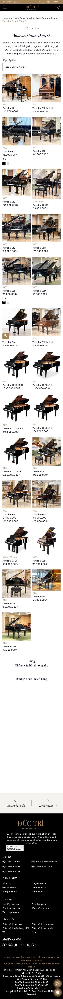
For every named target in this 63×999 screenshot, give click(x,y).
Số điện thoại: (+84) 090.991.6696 (31, 982)
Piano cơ (6, 883)
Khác (33, 932)
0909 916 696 (13, 866)
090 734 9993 (13, 861)
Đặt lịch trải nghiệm (10, 2)
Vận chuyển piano (11, 912)
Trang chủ (7, 18)
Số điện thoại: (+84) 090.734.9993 (31, 985)
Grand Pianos (9, 887)
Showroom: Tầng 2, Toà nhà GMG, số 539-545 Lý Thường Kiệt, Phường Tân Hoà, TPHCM (31, 977)
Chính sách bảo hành (42, 928)
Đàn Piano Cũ (39, 887)
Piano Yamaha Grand (46, 18)
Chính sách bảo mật (12, 924)
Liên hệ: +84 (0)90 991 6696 (49, 2)
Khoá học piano (39, 904)
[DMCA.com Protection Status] (31, 848)
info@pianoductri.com (47, 861)
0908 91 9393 (13, 871)
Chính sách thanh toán (42, 924)
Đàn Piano (38, 891)
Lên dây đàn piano (11, 904)
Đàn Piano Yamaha (24, 18)
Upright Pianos (9, 891)
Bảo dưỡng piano (40, 908)
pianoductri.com (44, 866)
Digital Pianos (39, 883)
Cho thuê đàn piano (12, 908)
